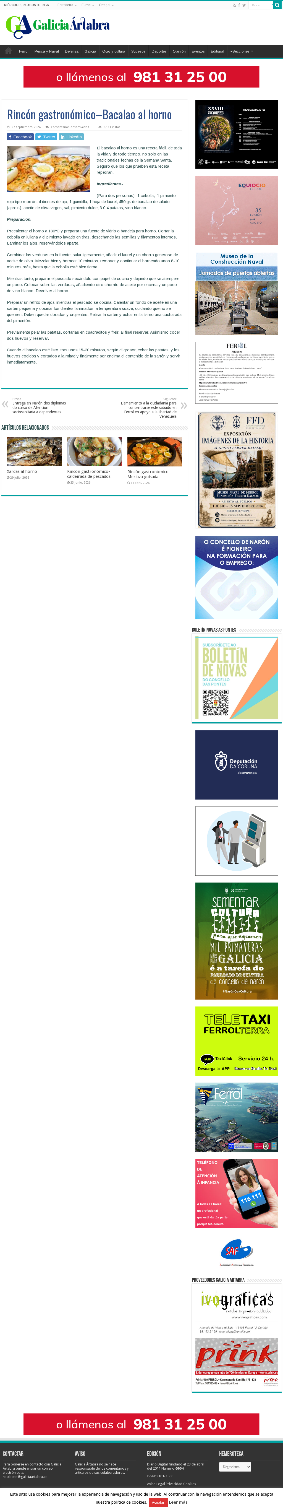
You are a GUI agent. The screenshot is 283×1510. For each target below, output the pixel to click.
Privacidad (174, 1484)
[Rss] (234, 5)
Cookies (189, 1484)
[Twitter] (244, 5)
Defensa (71, 51)
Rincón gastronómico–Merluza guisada (149, 474)
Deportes (159, 51)
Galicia (90, 51)
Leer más (178, 1502)
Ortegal (104, 5)
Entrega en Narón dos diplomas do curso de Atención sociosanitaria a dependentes (39, 405)
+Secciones (240, 51)
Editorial (217, 51)
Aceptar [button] (158, 1502)
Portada (8, 50)
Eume (86, 5)
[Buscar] (277, 5)
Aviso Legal (156, 1484)
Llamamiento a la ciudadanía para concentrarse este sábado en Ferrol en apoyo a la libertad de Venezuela (149, 408)
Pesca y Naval (47, 51)
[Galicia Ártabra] (58, 26)
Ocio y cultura (113, 51)
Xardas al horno (22, 471)
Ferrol (23, 51)
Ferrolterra (65, 5)
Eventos (198, 51)
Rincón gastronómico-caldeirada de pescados (89, 474)
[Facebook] (239, 5)
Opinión (179, 51)
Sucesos (138, 51)
